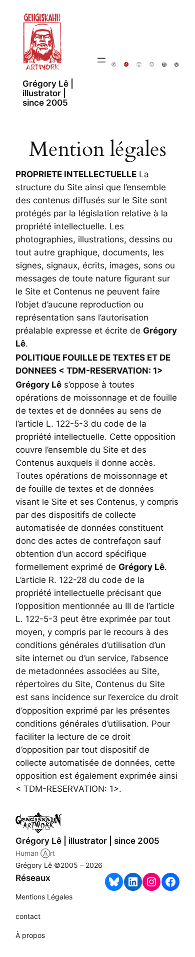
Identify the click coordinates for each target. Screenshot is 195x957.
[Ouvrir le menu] (102, 60)
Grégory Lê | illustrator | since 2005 (48, 93)
